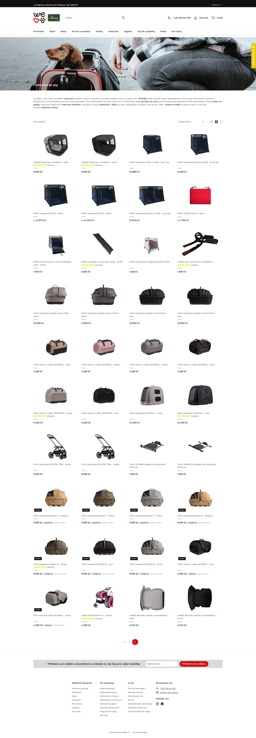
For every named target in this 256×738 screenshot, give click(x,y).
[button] (39, 165)
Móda (163, 31)
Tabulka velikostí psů (109, 708)
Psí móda (76, 711)
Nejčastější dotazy (108, 692)
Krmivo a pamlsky (81, 31)
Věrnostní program (108, 704)
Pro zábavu (77, 704)
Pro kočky (176, 31)
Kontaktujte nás (135, 696)
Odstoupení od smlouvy (111, 700)
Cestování (113, 31)
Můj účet (104, 715)
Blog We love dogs (108, 711)
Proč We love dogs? (136, 688)
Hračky (99, 31)
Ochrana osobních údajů (139, 711)
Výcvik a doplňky (146, 31)
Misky (64, 31)
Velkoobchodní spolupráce (140, 704)
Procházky (38, 31)
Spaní (52, 31)
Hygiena (128, 31)
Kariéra (131, 700)
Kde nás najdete (135, 692)
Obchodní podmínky (137, 708)
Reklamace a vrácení (109, 696)
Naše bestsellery (107, 688)
